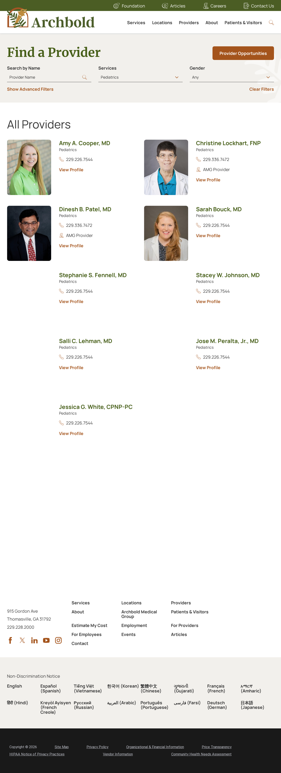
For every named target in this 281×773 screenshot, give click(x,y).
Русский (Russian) (84, 705)
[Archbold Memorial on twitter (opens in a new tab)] (22, 640)
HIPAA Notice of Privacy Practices (37, 754)
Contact (80, 643)
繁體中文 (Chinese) (151, 688)
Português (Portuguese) (154, 705)
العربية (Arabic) (121, 703)
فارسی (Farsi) (187, 703)
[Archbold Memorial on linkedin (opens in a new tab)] (34, 640)
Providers (189, 22)
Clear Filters (261, 89)
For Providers (184, 625)
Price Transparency (217, 747)
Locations (162, 22)
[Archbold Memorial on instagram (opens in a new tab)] (58, 640)
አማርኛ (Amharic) (251, 688)
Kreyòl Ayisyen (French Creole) (55, 707)
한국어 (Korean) (123, 686)
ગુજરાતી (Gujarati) (184, 688)
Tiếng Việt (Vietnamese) (88, 688)
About (211, 22)
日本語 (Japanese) (253, 705)
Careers (218, 6)
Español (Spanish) (50, 688)
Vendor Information (118, 754)
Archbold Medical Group (139, 614)
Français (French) (216, 688)
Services (136, 22)
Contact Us (262, 6)
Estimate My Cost (89, 625)
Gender (197, 68)
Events (128, 634)
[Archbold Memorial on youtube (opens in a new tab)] (46, 640)
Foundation (133, 6)
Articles (177, 6)
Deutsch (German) (217, 705)
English (14, 686)
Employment (134, 625)
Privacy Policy (97, 747)
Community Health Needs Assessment (201, 754)
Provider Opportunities (243, 53)
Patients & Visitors (243, 22)
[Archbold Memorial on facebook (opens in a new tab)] (10, 640)
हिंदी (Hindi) (17, 703)
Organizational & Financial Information (155, 747)
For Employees (87, 634)
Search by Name (23, 68)
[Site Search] (271, 22)
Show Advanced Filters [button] (30, 89)
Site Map (62, 747)
